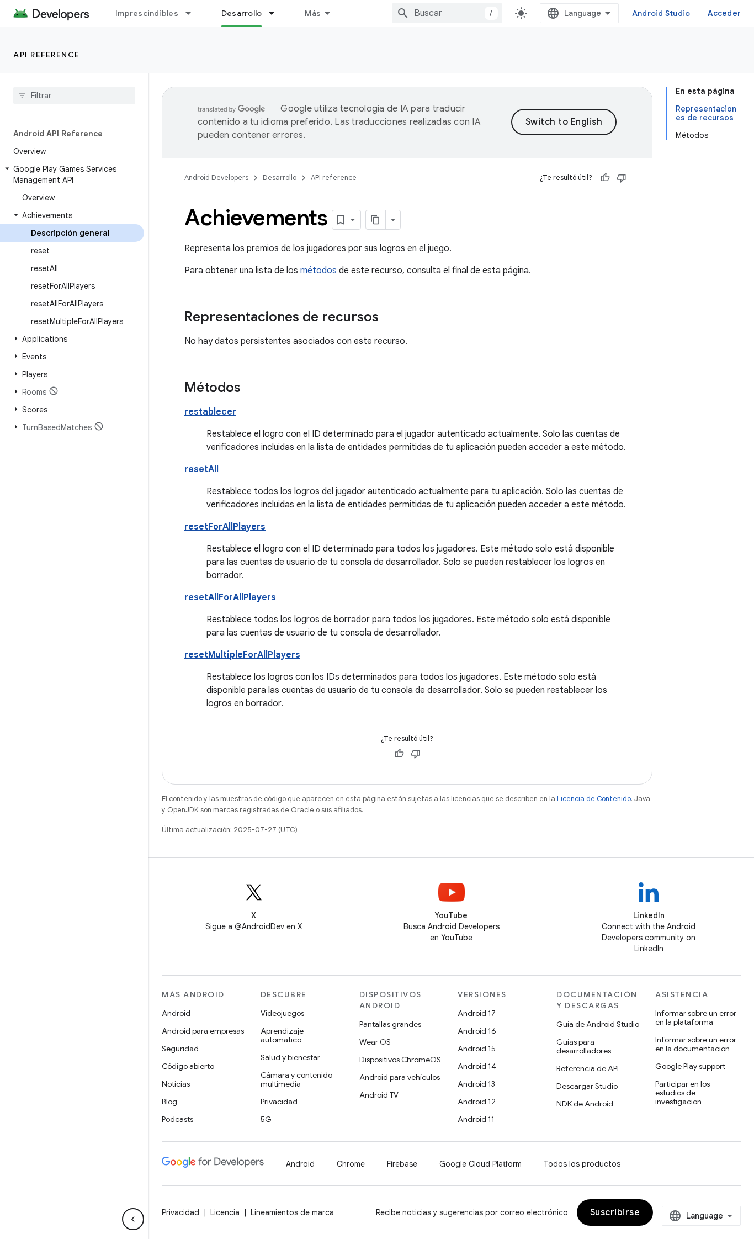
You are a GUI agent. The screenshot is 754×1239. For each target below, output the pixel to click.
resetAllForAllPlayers (230, 597)
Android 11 (476, 1119)
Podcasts (177, 1119)
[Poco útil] (621, 178)
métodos (318, 270)
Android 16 (477, 1031)
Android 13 (476, 1084)
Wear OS (375, 1042)
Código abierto (188, 1066)
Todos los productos (582, 1164)
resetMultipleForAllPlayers (242, 654)
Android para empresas (203, 1031)
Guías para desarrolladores (583, 1046)
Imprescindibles (146, 13)
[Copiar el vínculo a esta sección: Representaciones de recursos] (390, 318)
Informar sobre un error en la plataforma (695, 1017)
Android (176, 1013)
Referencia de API (587, 1068)
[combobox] (447, 13)
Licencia (225, 1212)
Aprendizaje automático (282, 1035)
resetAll (201, 469)
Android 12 (477, 1101)
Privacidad (279, 1101)
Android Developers (216, 177)
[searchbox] (74, 95)
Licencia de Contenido (594, 798)
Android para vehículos (399, 1077)
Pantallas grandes (390, 1024)
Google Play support (690, 1066)
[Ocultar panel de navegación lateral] (133, 1219)
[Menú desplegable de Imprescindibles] (193, 13)
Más (313, 13)
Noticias (176, 1084)
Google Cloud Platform (480, 1164)
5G (266, 1119)
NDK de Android (584, 1104)
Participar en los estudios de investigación (682, 1092)
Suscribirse (615, 1212)
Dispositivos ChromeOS (400, 1060)
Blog (169, 1101)
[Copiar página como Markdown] (376, 219)
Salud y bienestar (290, 1057)
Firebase (402, 1164)
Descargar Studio (587, 1086)
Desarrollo (241, 13)
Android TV (379, 1095)
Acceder (724, 13)
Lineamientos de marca (292, 1212)
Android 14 (477, 1066)
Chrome (351, 1164)
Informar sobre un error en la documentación (695, 1044)
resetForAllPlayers (225, 526)
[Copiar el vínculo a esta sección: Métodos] (252, 388)
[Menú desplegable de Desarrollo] (276, 13)
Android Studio (661, 13)
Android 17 (477, 1013)
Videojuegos (282, 1013)
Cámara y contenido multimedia (296, 1079)
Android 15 (477, 1048)
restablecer (210, 411)
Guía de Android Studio (597, 1024)
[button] (72, 174)
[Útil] (605, 178)
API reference (46, 55)
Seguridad (180, 1048)
